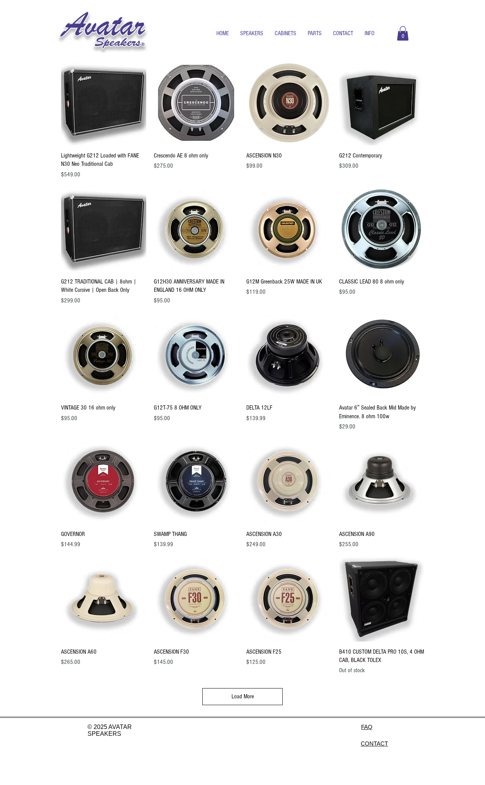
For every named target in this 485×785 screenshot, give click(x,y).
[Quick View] (103, 102)
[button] (252, 33)
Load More (243, 696)
